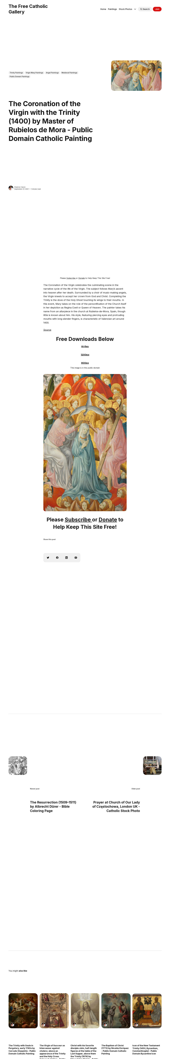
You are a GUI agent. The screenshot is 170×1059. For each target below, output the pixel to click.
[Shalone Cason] (11, 188)
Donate (81, 278)
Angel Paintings (52, 73)
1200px (85, 354)
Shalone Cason (19, 187)
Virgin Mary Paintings (34, 73)
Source (47, 329)
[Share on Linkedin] (66, 557)
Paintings (112, 9)
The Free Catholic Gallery (28, 9)
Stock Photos (125, 9)
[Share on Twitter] (48, 557)
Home (103, 9)
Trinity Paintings (16, 73)
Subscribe (71, 278)
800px (85, 363)
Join (157, 9)
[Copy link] (75, 557)
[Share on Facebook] (57, 557)
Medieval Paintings (69, 73)
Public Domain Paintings (19, 76)
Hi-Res (85, 346)
